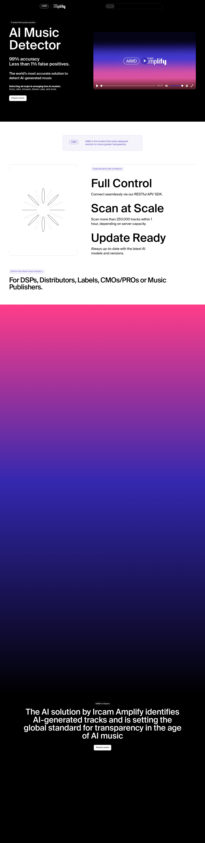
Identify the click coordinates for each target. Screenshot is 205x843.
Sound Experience (125, 6)
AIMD (110, 6)
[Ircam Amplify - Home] (59, 6)
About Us (141, 6)
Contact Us (155, 6)
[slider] (128, 85)
